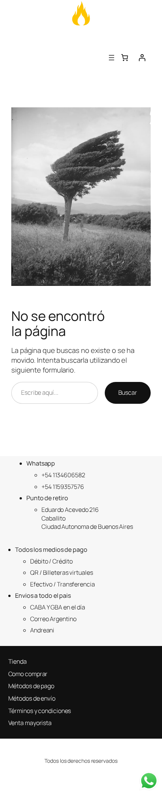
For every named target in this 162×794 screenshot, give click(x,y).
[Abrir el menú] (111, 57)
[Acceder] (142, 57)
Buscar (127, 392)
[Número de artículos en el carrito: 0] (124, 57)
